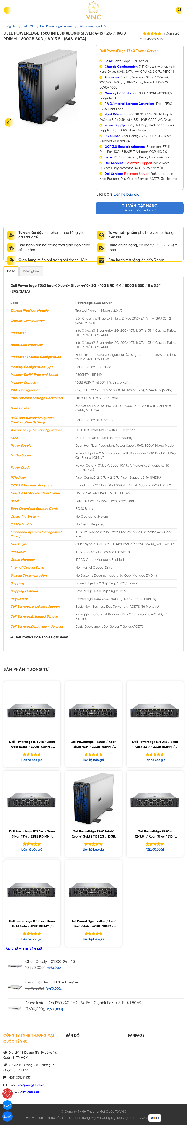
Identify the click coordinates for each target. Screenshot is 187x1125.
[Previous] (11, 87)
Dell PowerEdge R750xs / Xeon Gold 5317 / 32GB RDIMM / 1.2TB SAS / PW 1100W (155, 745)
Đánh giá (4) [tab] (31, 271)
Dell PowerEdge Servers (56, 26)
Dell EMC (28, 26)
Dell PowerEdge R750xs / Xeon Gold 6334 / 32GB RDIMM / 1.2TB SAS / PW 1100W (93, 924)
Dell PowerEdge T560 (92, 26)
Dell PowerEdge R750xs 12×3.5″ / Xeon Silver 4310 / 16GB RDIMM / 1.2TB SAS (155, 835)
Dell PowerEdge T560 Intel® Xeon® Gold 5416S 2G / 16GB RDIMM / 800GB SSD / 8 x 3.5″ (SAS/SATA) (93, 835)
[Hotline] (7, 1093)
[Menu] (7, 10)
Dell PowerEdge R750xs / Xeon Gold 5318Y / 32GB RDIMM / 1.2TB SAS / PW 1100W (32, 745)
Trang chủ (9, 26)
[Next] (84, 87)
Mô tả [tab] (11, 271)
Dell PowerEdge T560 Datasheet (41, 637)
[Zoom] (9, 122)
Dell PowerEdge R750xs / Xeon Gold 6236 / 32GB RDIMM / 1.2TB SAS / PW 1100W (32, 924)
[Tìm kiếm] (179, 10)
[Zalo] (7, 1116)
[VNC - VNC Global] (93, 10)
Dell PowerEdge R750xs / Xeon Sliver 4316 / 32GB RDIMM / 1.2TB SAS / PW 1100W (32, 835)
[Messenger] (7, 1105)
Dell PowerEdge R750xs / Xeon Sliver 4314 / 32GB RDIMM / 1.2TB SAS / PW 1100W (93, 745)
